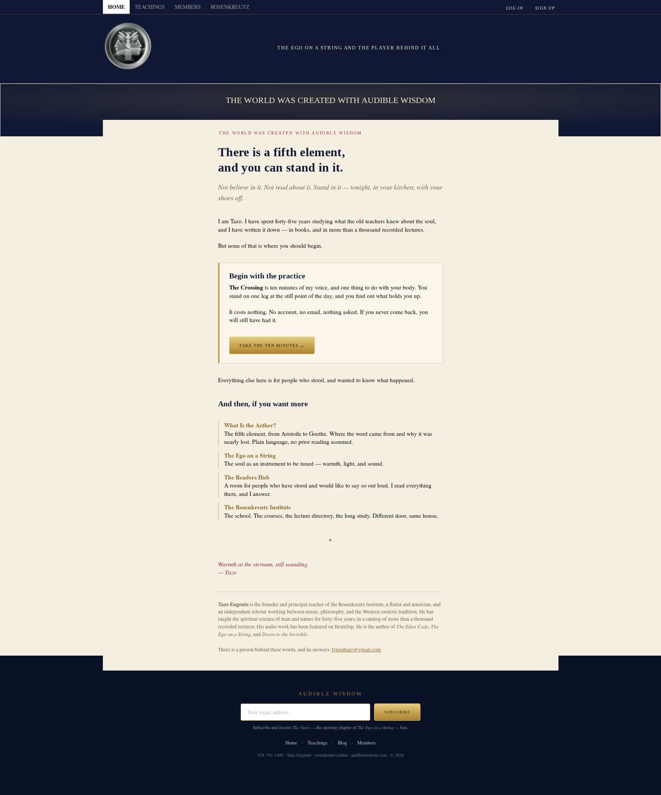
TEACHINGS (150, 6)
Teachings (317, 742)
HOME (116, 7)
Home (291, 742)
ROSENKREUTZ (230, 6)
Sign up (545, 8)
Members (366, 742)
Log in (514, 8)
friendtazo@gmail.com (356, 649)
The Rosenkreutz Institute (257, 507)
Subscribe (397, 712)
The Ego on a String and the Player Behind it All (358, 48)
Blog (342, 742)
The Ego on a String (250, 455)
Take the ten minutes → (271, 345)
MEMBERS (188, 6)
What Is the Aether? (250, 425)
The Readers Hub (247, 477)
